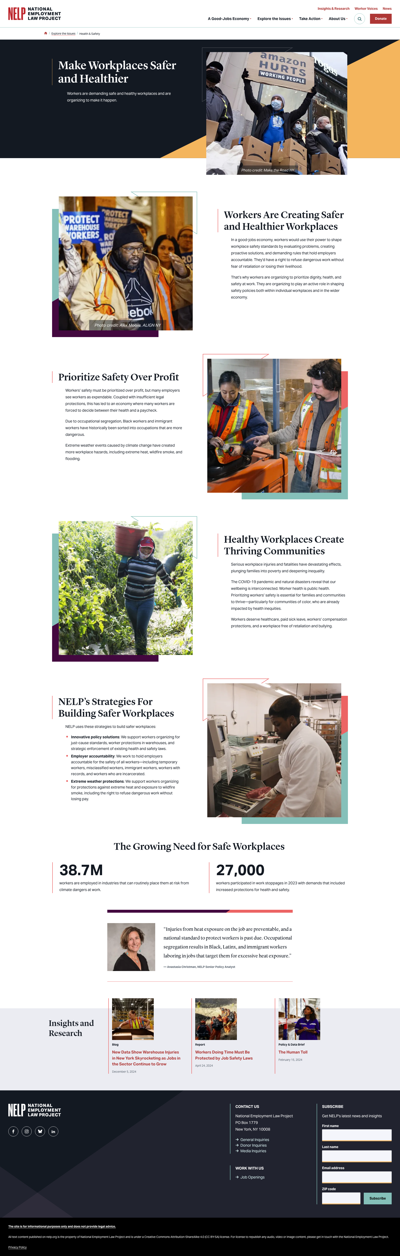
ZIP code (329, 1189)
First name (330, 1126)
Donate (381, 18)
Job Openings (252, 1177)
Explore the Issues (274, 18)
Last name (330, 1147)
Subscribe (378, 1198)
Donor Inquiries (253, 1145)
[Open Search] (359, 18)
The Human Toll (293, 1052)
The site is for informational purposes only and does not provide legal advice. (62, 1226)
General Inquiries (254, 1139)
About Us (337, 18)
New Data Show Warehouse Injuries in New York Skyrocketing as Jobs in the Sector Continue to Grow (146, 1058)
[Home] (46, 33)
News (387, 8)
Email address (333, 1168)
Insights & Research (334, 8)
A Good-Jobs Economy (228, 18)
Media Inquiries (253, 1151)
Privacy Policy (17, 1247)
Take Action (309, 18)
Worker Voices (366, 8)
